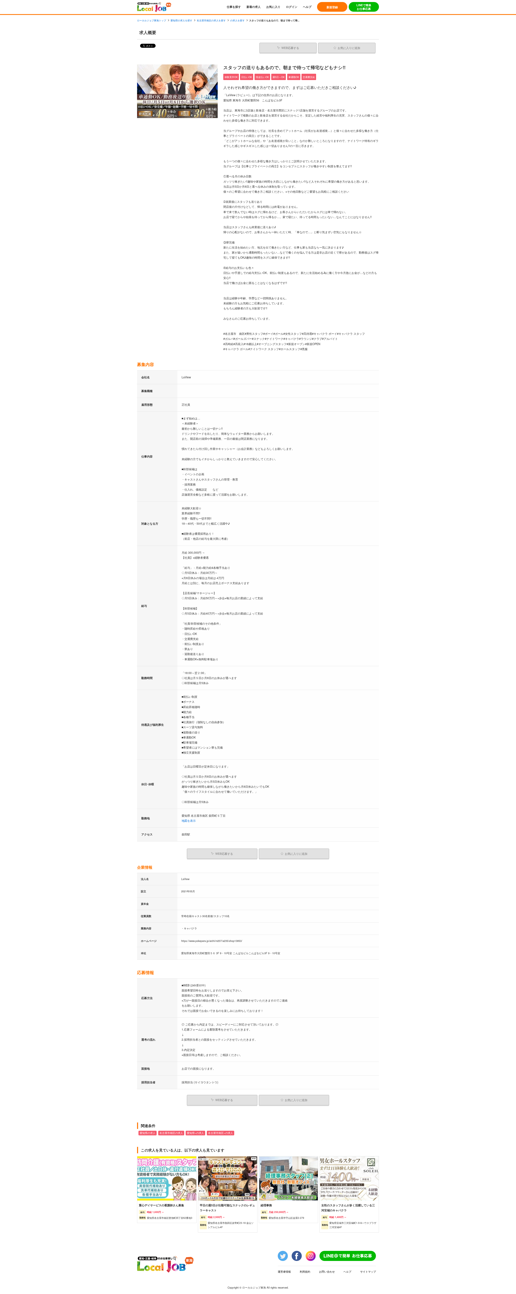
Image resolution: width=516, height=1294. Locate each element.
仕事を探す (234, 7)
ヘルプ (307, 7)
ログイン (291, 7)
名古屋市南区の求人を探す (211, 20)
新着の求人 (254, 7)
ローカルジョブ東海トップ (151, 20)
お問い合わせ (327, 1271)
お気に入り (273, 7)
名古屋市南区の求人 (171, 1133)
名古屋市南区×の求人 (220, 1133)
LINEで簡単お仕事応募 (363, 7)
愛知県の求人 (147, 1133)
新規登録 (332, 7)
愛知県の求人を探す (181, 20)
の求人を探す (237, 20)
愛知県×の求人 (195, 1133)
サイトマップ (368, 1271)
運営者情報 (284, 1271)
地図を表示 (189, 821)
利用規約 (305, 1271)
